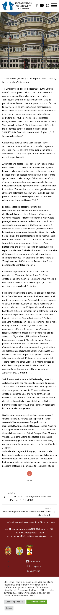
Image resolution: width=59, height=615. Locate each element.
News (29, 480)
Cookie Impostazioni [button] (14, 601)
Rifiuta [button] (9, 608)
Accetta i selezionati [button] (36, 601)
